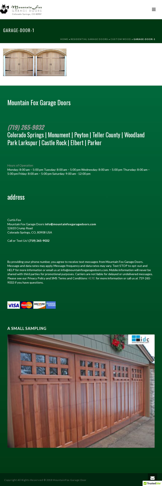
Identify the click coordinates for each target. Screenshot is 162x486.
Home (64, 39)
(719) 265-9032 (25, 127)
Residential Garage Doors (89, 39)
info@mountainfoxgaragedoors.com (70, 224)
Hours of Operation (20, 165)
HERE (91, 278)
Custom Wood (121, 39)
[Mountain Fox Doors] (21, 9)
